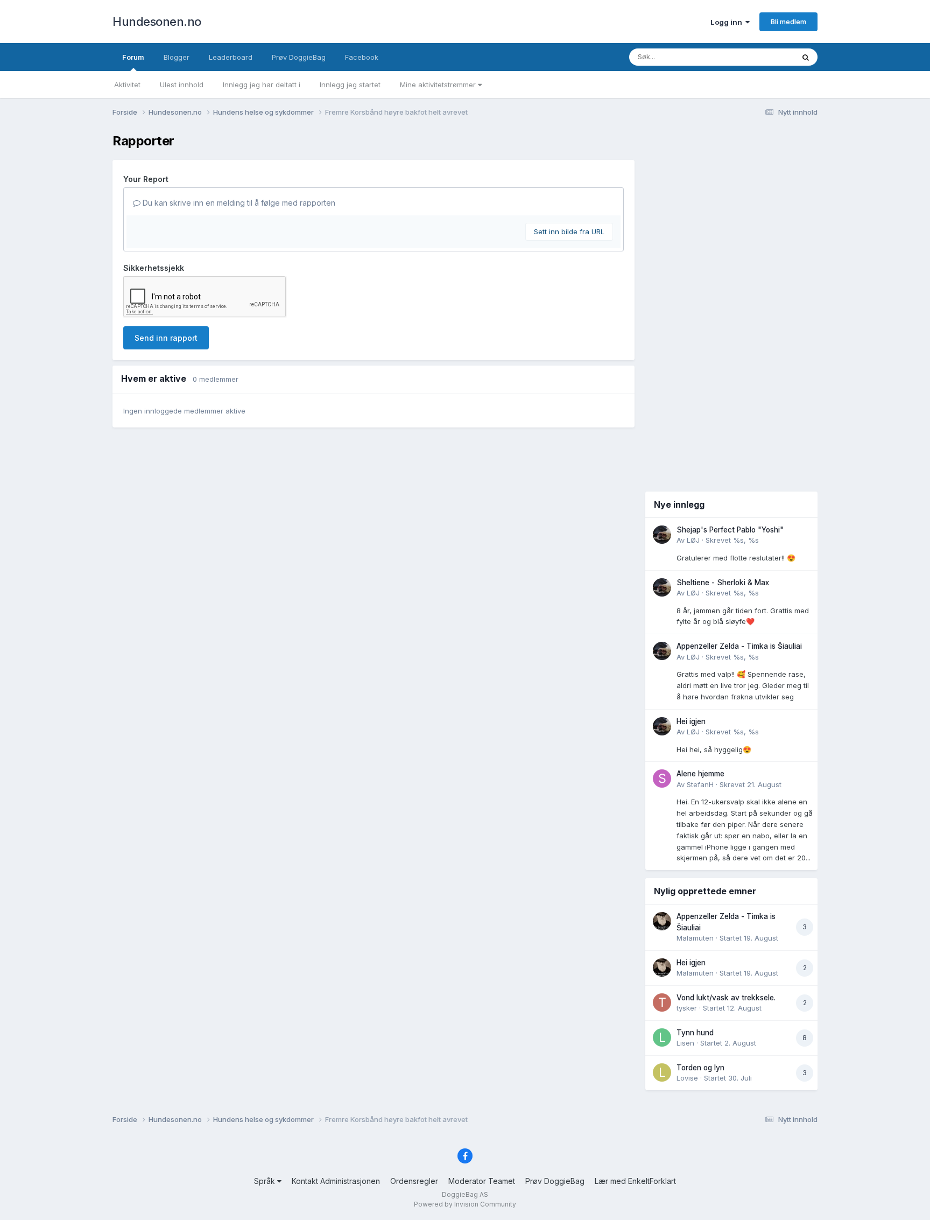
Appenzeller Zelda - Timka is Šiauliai (739, 646)
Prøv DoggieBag (299, 57)
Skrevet (732, 540)
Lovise (687, 1078)
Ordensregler (414, 1181)
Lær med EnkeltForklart (635, 1181)
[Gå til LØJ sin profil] (662, 534)
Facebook (361, 57)
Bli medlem (788, 21)
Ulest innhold (181, 84)
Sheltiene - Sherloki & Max (723, 582)
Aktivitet (127, 84)
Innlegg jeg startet (350, 84)
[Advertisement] (731, 305)
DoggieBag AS (465, 1194)
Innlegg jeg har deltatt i (261, 84)
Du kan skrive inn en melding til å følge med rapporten (237, 202)
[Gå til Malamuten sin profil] (662, 921)
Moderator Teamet (481, 1181)
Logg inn (727, 22)
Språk (265, 1181)
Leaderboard (230, 57)
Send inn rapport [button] (166, 337)
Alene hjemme (700, 773)
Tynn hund (695, 1032)
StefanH (700, 784)
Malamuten (695, 938)
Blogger (176, 57)
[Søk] (806, 57)
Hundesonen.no (156, 22)
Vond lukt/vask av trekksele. (726, 997)
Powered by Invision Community (465, 1204)
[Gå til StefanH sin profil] (662, 778)
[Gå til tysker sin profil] (662, 1002)
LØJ (693, 540)
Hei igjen (691, 721)
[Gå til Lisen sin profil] (662, 1037)
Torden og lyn (700, 1067)
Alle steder (762, 57)
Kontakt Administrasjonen (336, 1181)
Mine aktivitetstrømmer (439, 84)
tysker (687, 1008)
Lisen (685, 1043)
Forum (133, 57)
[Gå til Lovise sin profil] (662, 1072)
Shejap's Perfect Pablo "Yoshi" (730, 529)
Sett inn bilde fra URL (569, 231)
